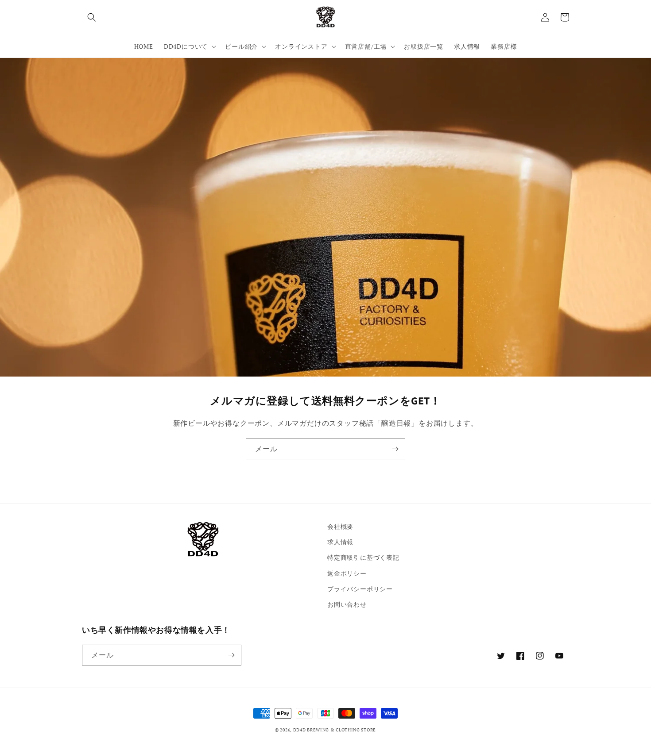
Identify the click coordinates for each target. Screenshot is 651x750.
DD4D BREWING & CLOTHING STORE (334, 730)
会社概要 (340, 526)
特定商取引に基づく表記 (363, 557)
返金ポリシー (347, 573)
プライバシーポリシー (360, 589)
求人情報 (340, 542)
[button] (91, 17)
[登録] (395, 448)
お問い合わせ (347, 604)
